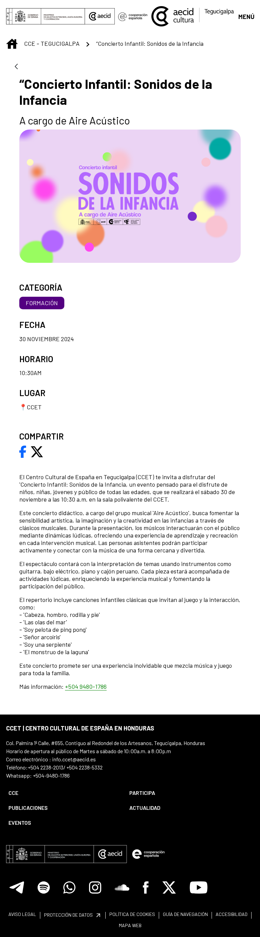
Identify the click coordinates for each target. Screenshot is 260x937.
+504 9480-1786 (86, 686)
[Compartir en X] (37, 451)
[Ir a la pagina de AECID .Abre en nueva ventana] (100, 16)
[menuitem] (63, 793)
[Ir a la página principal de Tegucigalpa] (192, 16)
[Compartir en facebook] (22, 451)
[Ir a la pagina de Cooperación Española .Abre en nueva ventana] (132, 16)
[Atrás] (16, 67)
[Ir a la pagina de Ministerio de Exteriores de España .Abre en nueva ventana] (45, 16)
